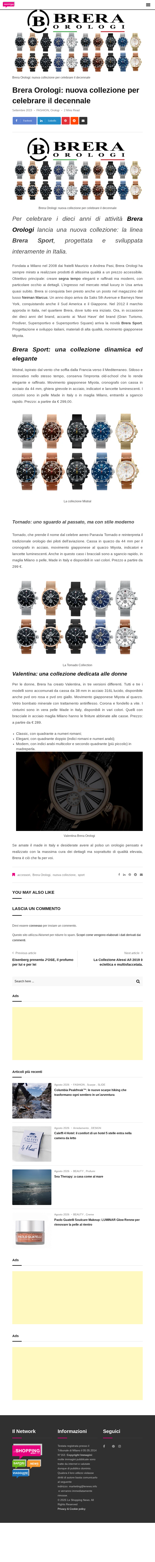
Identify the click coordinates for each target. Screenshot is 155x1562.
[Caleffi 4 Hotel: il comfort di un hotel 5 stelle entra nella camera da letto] (31, 1144)
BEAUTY (78, 1171)
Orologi (54, 110)
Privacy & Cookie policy (71, 1508)
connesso (35, 925)
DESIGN (96, 1127)
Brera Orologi (41, 875)
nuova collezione (64, 875)
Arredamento (81, 1127)
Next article (132, 953)
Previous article (26, 953)
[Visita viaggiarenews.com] (20, 1473)
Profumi (90, 1171)
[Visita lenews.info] (34, 1464)
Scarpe (91, 1084)
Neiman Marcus (35, 297)
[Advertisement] (77, 1033)
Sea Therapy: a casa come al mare (78, 1176)
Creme (90, 1214)
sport (81, 875)
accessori (23, 875)
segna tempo (70, 279)
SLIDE (101, 1084)
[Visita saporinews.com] (19, 1464)
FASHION (42, 110)
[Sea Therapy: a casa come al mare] (31, 1187)
